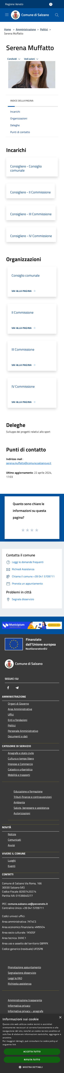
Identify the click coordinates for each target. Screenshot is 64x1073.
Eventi (11, 866)
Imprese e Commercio (20, 764)
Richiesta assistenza (19, 984)
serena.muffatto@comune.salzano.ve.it (28, 463)
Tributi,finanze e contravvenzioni (33, 797)
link (14, 1044)
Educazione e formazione (28, 791)
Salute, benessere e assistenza (31, 808)
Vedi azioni (29, 59)
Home (7, 29)
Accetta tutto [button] (32, 1051)
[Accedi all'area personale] (50, 4)
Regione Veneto (14, 4)
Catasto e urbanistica (20, 769)
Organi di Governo (18, 704)
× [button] (60, 1017)
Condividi (12, 59)
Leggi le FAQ (15, 978)
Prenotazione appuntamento (24, 967)
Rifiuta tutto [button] (32, 1059)
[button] (32, 1067)
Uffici (11, 714)
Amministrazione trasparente (25, 1000)
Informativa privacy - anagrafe (25, 1011)
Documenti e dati (18, 736)
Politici (44, 29)
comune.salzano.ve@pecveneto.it (28, 904)
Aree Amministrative (20, 709)
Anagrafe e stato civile (21, 753)
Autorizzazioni (22, 813)
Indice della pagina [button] (21, 100)
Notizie (12, 834)
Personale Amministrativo (23, 731)
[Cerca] (57, 15)
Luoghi (12, 860)
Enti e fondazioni (17, 720)
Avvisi (11, 845)
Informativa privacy (19, 1006)
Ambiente (19, 802)
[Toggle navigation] (7, 15)
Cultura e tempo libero (21, 758)
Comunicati (14, 840)
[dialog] (32, 1043)
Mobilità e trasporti (19, 775)
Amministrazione (26, 29)
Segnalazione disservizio (22, 973)
